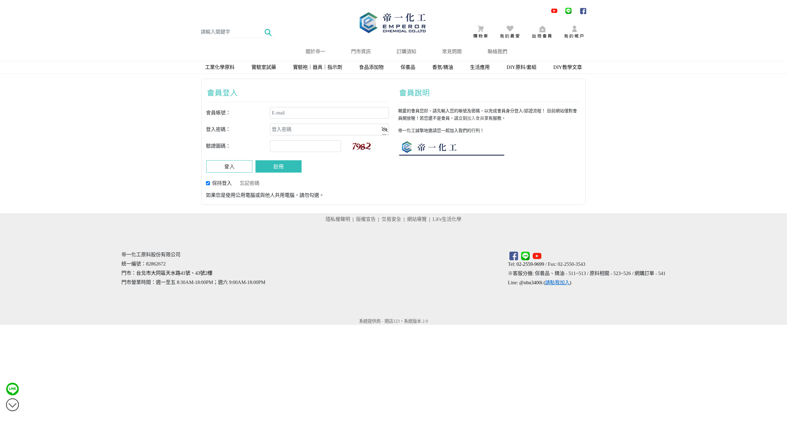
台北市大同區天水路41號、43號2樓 (174, 273)
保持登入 (222, 183)
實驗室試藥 (263, 67)
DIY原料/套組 (521, 67)
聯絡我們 (497, 51)
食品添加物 (371, 67)
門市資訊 (361, 51)
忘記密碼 (249, 183)
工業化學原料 (220, 67)
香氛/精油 (442, 67)
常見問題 (452, 51)
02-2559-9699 (530, 264)
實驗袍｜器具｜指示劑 (317, 67)
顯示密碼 (385, 134)
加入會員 (475, 118)
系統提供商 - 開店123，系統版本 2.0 (393, 321)
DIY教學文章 (567, 67)
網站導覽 (417, 219)
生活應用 (480, 67)
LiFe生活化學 (447, 219)
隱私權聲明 (338, 219)
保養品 (408, 67)
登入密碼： (218, 129)
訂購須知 (406, 51)
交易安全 (391, 219)
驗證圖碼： (218, 146)
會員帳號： (218, 112)
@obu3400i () (545, 282)
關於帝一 (315, 51)
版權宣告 (366, 219)
